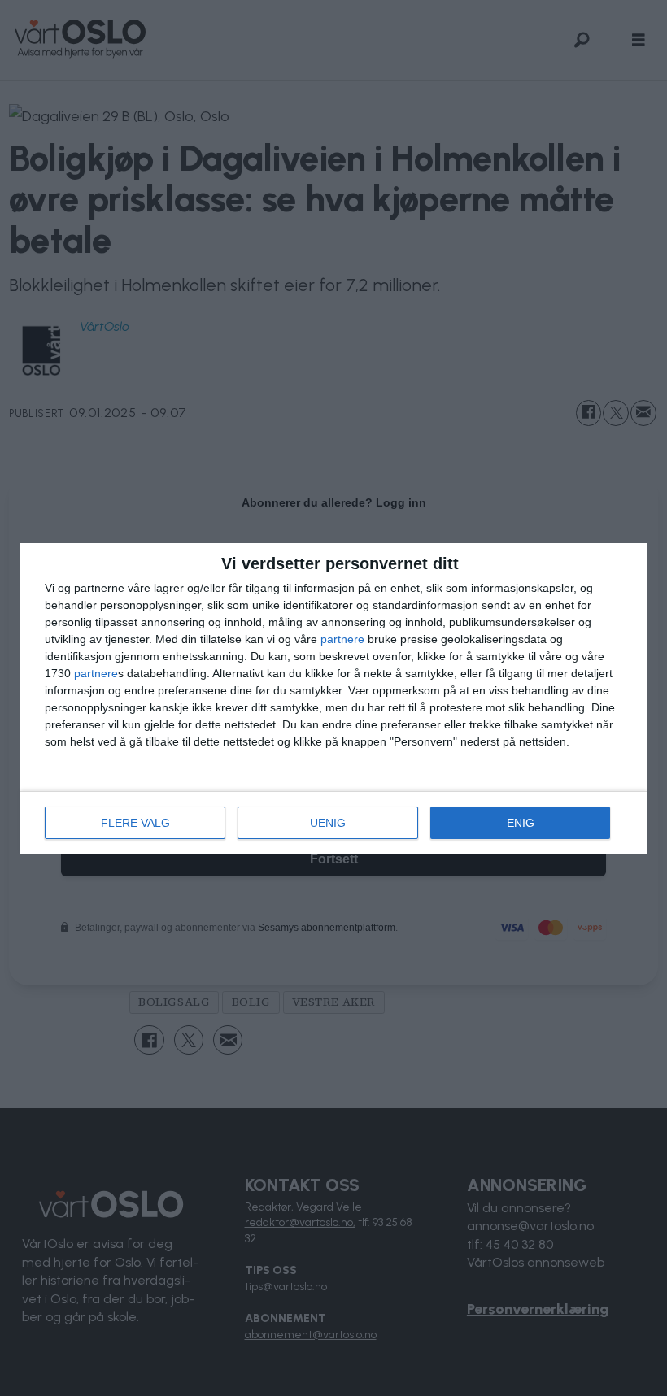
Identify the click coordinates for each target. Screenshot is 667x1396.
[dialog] (333, 698)
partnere (342, 639)
